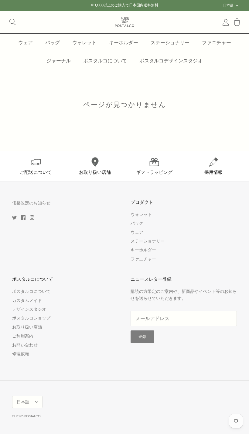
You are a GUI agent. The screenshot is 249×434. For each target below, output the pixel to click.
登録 (142, 337)
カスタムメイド (27, 300)
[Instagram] (32, 217)
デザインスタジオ (29, 309)
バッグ (52, 42)
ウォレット (84, 42)
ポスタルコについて (105, 60)
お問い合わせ (25, 345)
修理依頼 (20, 354)
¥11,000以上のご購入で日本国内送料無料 (124, 5)
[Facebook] (23, 217)
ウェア (25, 42)
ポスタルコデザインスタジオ (171, 60)
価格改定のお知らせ (31, 203)
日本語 (228, 5)
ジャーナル (58, 60)
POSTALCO (32, 416)
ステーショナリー (170, 42)
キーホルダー (123, 42)
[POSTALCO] (125, 22)
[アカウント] (224, 22)
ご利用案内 (22, 336)
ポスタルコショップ (31, 318)
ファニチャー (216, 42)
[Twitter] (14, 217)
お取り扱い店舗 (27, 327)
